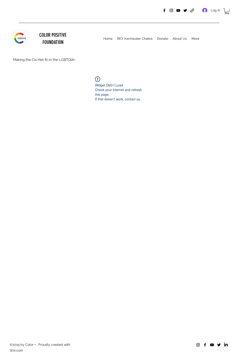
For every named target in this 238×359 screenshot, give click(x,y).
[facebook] (164, 10)
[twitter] (185, 10)
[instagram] (171, 10)
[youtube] (178, 10)
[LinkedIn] (226, 345)
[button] (227, 11)
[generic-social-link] (192, 10)
